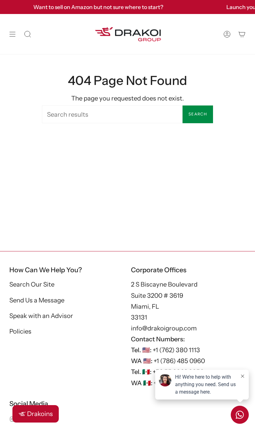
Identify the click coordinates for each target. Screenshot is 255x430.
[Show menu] (12, 34)
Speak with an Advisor (41, 316)
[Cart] (242, 34)
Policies (20, 331)
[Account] (227, 34)
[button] (27, 34)
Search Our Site (31, 284)
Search (197, 114)
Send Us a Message (36, 300)
